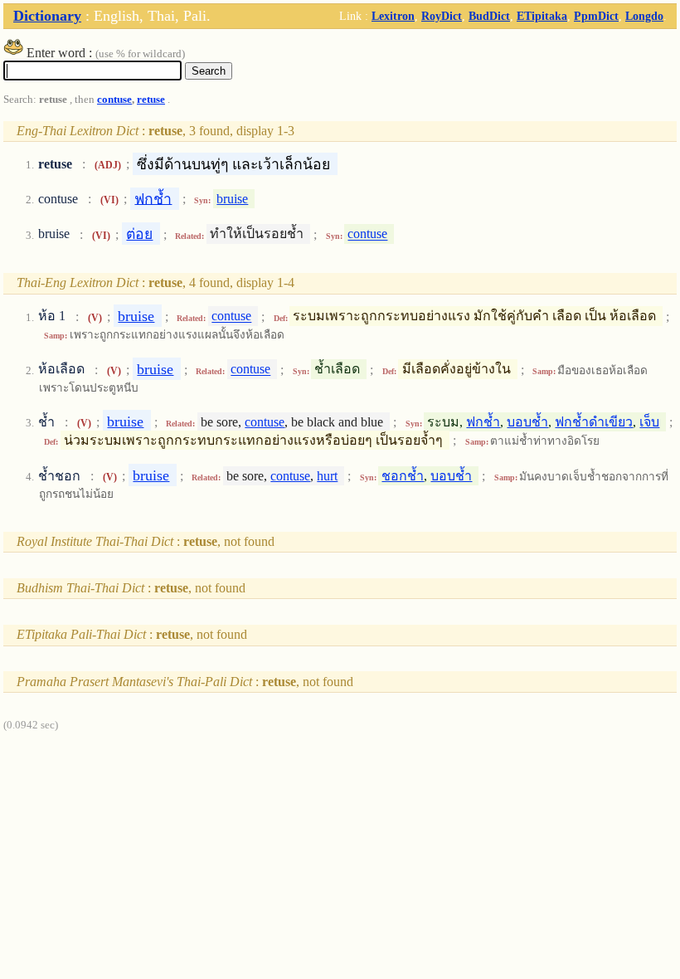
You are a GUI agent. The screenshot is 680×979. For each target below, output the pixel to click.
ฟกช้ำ (153, 198)
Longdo (644, 15)
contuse (114, 99)
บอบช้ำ (527, 422)
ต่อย (139, 234)
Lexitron (393, 15)
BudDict (489, 15)
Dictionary (47, 15)
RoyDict (441, 15)
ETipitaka (542, 15)
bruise (232, 199)
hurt (327, 476)
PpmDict (596, 15)
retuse (151, 99)
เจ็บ (649, 422)
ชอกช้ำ (402, 476)
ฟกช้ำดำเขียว (594, 422)
